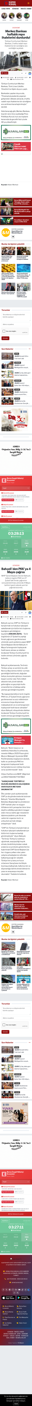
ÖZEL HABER (10, 1338)
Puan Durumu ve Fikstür (9, 1318)
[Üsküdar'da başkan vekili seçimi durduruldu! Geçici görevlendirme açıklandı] (8, 979)
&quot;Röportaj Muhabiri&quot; (17, 232)
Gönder (5, 338)
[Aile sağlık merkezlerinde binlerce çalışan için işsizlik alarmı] (24, 962)
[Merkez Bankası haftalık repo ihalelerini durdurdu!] (16, 61)
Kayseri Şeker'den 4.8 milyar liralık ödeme (21, 384)
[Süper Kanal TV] (10, 3)
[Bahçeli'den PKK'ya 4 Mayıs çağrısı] (16, 600)
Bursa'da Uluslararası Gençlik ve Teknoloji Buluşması (22, 402)
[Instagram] (12, 1289)
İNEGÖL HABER (26, 9)
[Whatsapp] (14, 1292)
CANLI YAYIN (5, 9)
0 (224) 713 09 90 (8, 1201)
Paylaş (5, 73)
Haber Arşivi (23, 1323)
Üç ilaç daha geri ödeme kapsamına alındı (22, 374)
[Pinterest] (9, 1289)
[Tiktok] (22, 1289)
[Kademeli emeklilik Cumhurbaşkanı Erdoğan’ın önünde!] (24, 251)
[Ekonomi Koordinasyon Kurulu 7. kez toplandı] (8, 287)
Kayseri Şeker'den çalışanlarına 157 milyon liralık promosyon (7, 258)
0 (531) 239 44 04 (8, 499)
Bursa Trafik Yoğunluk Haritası (22, 1313)
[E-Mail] (13, 236)
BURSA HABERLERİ (10, 1334)
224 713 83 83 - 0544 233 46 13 (17, 1279)
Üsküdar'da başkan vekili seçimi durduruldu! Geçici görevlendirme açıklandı (7, 987)
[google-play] (23, 1298)
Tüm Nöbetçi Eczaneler (17, 520)
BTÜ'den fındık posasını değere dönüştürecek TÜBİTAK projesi (22, 294)
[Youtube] (19, 1289)
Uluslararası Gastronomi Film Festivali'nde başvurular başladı (20, 393)
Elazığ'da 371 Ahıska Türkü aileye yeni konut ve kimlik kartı (8, 953)
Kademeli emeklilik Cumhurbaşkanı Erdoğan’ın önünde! (22, 257)
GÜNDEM (15, 9)
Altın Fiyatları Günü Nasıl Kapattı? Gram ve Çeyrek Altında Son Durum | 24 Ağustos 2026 (8, 276)
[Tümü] (29, 349)
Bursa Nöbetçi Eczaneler (8, 1307)
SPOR (16, 353)
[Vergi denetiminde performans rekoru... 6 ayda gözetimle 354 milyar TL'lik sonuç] (24, 268)
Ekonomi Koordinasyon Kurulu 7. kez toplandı (8, 292)
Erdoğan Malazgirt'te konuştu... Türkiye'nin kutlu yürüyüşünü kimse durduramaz (23, 986)
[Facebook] (3, 1289)
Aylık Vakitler (6, 558)
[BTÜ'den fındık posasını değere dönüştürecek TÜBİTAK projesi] (24, 287)
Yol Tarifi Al (20, 499)
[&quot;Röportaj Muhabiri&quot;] (6, 232)
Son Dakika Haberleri (7, 1324)
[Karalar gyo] (16, 132)
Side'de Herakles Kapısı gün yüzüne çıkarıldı (7, 968)
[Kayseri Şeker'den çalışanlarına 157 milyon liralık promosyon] (8, 251)
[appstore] (8, 1298)
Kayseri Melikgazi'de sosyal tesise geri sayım (21, 366)
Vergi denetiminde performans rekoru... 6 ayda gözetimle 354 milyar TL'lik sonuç (23, 276)
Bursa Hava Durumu (21, 1307)
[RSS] (17, 1292)
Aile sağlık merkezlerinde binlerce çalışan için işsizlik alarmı (23, 969)
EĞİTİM (18, 1336)
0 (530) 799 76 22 (8, 511)
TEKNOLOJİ (24, 1336)
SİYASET (6, 1336)
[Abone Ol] (29, 73)
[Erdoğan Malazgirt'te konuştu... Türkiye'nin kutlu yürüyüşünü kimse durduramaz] (24, 979)
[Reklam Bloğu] (16, 458)
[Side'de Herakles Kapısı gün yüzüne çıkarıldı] (8, 962)
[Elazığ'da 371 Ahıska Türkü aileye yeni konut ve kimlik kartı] (8, 946)
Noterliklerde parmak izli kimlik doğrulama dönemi (23, 953)
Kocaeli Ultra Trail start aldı (21, 357)
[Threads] (25, 1289)
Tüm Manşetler (23, 1317)
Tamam (16, 1403)
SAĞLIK (12, 1336)
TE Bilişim (21, 1343)
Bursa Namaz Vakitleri (8, 1313)
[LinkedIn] (16, 1289)
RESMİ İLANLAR (21, 1338)
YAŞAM (17, 389)
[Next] (28, 1289)
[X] (6, 1289)
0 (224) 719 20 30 (8, 1191)
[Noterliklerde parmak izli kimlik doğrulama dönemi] (24, 946)
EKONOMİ (16, 28)
